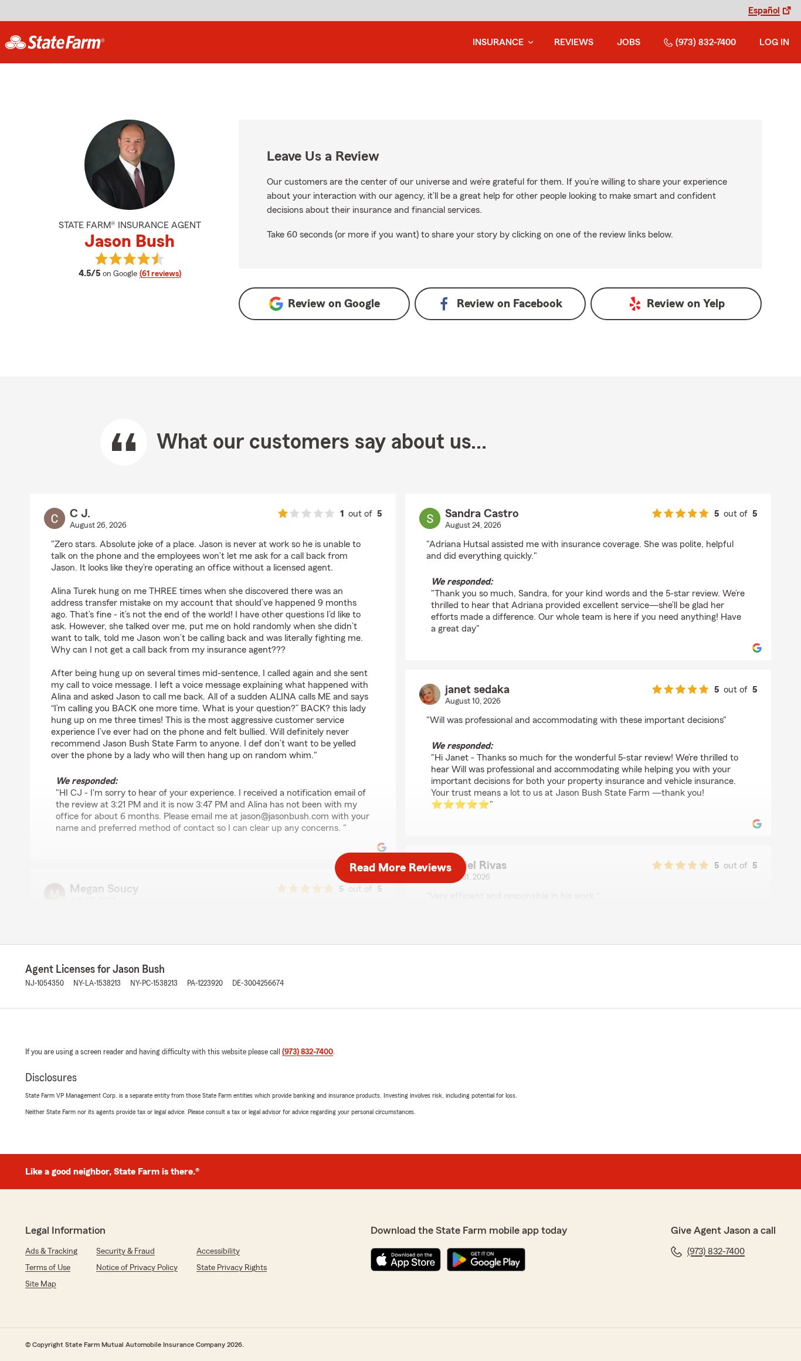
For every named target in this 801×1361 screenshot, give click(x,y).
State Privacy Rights (231, 1268)
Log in (774, 42)
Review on (334, 304)
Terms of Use (47, 1268)
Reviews (573, 42)
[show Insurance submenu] (528, 42)
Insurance (498, 42)
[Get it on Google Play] (486, 1259)
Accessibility (218, 1251)
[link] (55, 42)
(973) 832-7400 (706, 42)
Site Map (40, 1284)
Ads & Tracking (51, 1251)
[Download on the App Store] (406, 1259)
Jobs (628, 42)
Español (764, 10)
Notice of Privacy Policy (137, 1268)
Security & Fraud (125, 1251)
